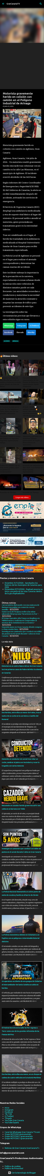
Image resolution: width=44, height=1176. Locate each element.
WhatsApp (8, 326)
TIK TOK (8, 1114)
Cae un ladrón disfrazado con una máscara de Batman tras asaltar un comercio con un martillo (20, 607)
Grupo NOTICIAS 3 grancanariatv (19, 1138)
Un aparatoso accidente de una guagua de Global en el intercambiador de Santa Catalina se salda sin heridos (22, 984)
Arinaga (15, 341)
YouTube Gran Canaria (14, 1120)
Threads (20, 332)
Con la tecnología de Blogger (23, 1173)
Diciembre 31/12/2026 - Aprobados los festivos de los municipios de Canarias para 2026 (23, 585)
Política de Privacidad (14, 1168)
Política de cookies (13, 1166)
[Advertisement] (22, 66)
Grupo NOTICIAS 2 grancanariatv (19, 1136)
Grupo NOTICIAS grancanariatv (18, 1134)
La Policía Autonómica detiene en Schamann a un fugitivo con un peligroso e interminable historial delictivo (20, 938)
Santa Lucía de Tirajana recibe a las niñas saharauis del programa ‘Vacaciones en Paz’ (20, 613)
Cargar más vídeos (22, 497)
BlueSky (31, 332)
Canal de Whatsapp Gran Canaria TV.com (22, 1132)
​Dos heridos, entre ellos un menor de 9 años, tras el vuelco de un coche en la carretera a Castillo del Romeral (21, 716)
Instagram (9, 1110)
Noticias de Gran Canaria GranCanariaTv (22, 1148)
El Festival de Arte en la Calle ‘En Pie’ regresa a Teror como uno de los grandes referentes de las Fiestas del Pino (20, 1031)
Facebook (8, 332)
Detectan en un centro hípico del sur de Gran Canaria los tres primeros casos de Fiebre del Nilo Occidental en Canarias (22, 669)
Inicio (7, 1108)
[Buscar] (40, 4)
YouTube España (12, 1122)
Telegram (21, 326)
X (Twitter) (34, 326)
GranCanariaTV (13, 4)
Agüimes (7, 341)
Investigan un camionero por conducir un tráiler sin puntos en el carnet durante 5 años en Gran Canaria (22, 633)
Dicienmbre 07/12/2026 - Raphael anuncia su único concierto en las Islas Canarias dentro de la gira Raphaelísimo (24, 591)
